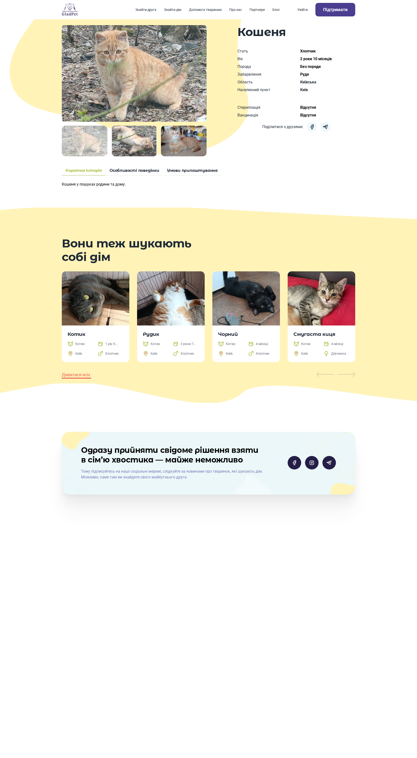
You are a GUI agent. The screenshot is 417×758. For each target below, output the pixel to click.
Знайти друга (145, 10)
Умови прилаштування (192, 170)
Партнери (257, 10)
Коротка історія (84, 170)
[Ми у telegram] (329, 462)
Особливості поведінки (134, 170)
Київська (308, 82)
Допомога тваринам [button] (205, 10)
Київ (304, 89)
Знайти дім (172, 10)
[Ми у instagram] (312, 462)
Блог (276, 10)
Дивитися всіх (76, 374)
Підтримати (335, 9)
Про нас (235, 10)
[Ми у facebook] (294, 462)
